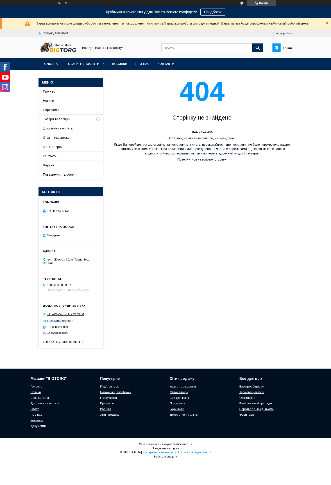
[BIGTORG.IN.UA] (58, 52)
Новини (48, 100)
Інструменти (108, 397)
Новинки (119, 64)
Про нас (142, 64)
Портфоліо (51, 110)
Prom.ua (186, 444)
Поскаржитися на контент (159, 452)
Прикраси (107, 403)
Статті (35, 409)
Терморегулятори (251, 392)
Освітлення (247, 397)
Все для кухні (179, 397)
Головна (50, 64)
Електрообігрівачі (251, 386)
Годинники (177, 409)
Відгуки (48, 165)
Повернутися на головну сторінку (202, 159)
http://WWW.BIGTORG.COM (65, 314)
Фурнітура (246, 414)
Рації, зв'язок (109, 386)
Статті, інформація (57, 137)
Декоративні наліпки (184, 414)
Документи (38, 426)
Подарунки (177, 403)
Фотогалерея (53, 147)
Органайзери (179, 392)
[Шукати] (257, 47)
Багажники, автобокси (115, 392)
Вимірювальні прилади (255, 403)
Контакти (166, 64)
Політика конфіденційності (194, 452)
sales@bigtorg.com (60, 320)
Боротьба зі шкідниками (256, 409)
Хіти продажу (109, 414)
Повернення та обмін (59, 174)
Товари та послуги (82, 64)
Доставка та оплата (58, 128)
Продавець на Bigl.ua (165, 448)
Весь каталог (40, 397)
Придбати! (213, 12)
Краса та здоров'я (183, 386)
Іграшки (105, 409)
